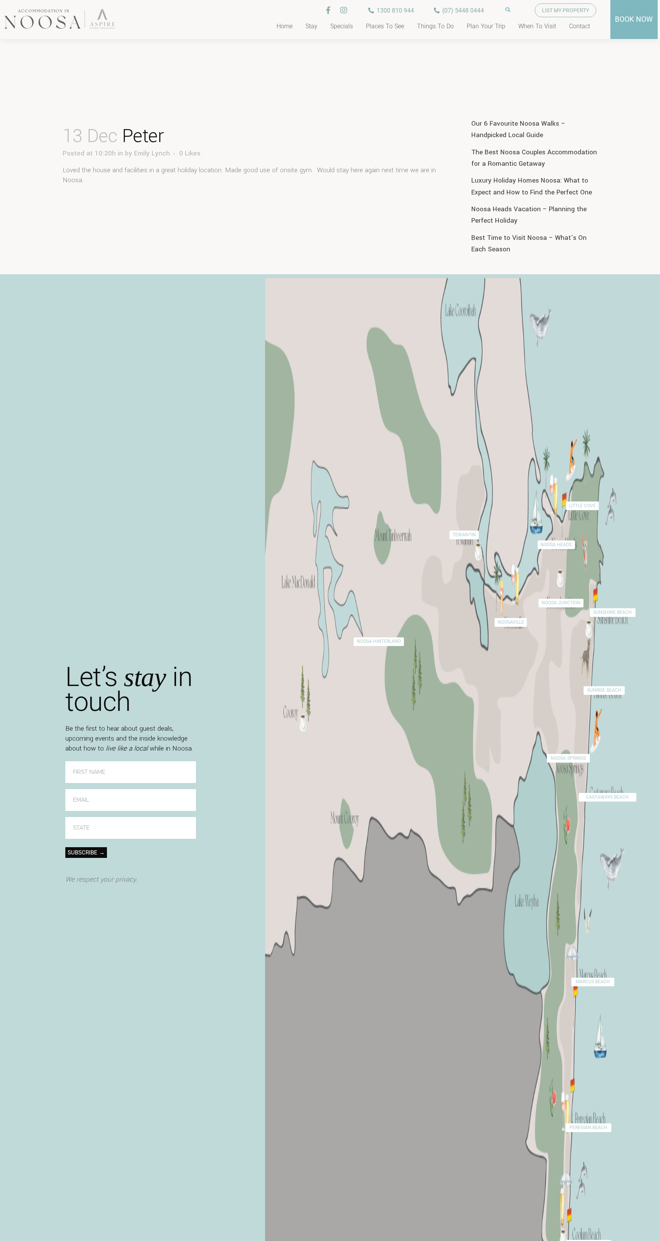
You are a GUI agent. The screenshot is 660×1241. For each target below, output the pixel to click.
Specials (341, 26)
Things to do (435, 26)
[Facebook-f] (328, 10)
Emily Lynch (152, 153)
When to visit (537, 26)
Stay (311, 26)
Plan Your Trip (486, 26)
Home (285, 26)
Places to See (385, 26)
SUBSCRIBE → (86, 852)
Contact (579, 26)
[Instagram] (343, 10)
